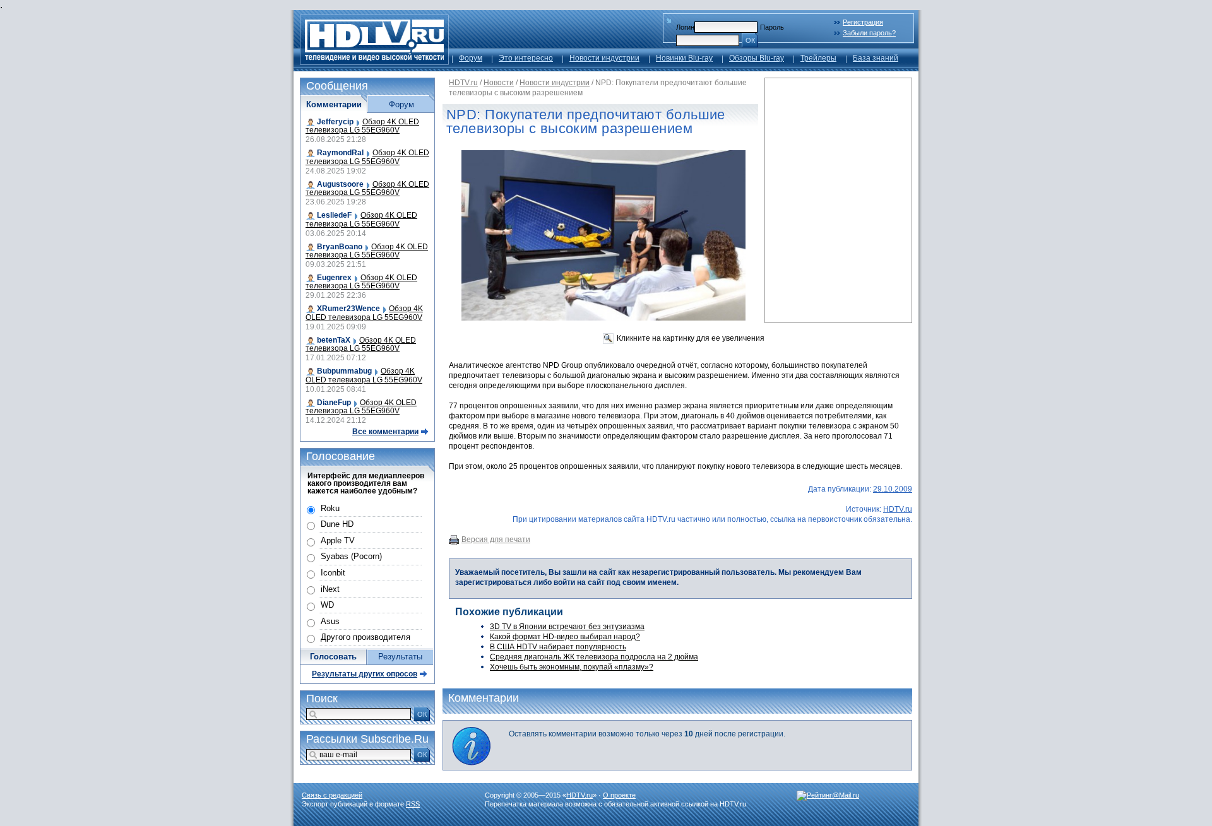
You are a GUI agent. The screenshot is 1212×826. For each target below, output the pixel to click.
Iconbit (333, 572)
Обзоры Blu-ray (756, 58)
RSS (413, 804)
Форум (470, 58)
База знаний (875, 58)
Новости (499, 82)
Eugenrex (334, 277)
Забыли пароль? (869, 33)
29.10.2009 (892, 489)
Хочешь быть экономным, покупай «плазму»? (571, 667)
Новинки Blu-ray (684, 58)
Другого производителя (365, 637)
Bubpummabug (344, 371)
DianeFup (334, 402)
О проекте (619, 795)
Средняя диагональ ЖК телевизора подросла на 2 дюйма (594, 656)
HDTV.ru (463, 82)
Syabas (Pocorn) (351, 556)
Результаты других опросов (364, 674)
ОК (750, 40)
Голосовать (333, 656)
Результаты (400, 656)
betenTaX (333, 340)
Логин (685, 27)
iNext (330, 589)
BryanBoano (339, 246)
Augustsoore (340, 184)
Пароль (772, 27)
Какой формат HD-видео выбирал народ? (565, 636)
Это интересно (526, 58)
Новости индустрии (604, 58)
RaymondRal (340, 152)
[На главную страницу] (374, 61)
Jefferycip (335, 121)
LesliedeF (334, 215)
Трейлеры (818, 58)
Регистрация (863, 22)
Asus (330, 621)
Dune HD (337, 524)
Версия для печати (495, 539)
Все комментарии (385, 431)
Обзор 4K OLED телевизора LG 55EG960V (362, 125)
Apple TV (338, 540)
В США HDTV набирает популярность (558, 646)
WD (327, 605)
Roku (330, 508)
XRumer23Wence (348, 308)
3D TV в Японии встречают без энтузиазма (567, 626)
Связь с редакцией (332, 795)
